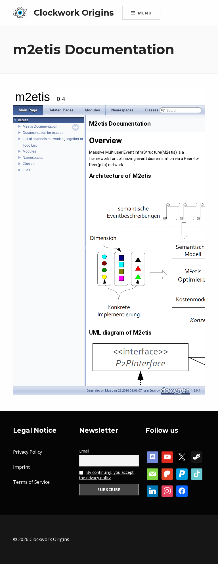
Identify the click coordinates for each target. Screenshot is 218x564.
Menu (145, 13)
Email (84, 451)
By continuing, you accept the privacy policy (106, 475)
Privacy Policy (27, 452)
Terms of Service (31, 482)
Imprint (21, 467)
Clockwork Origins (74, 13)
